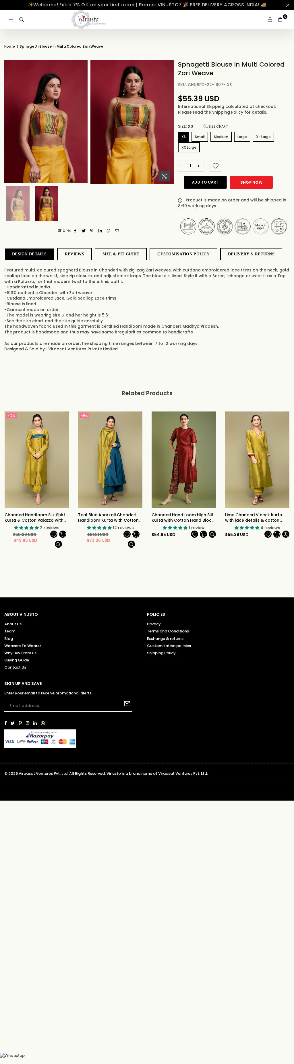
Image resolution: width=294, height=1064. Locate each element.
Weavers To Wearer (22, 646)
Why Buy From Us (20, 653)
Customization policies (169, 646)
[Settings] (270, 19)
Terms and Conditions (168, 631)
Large (242, 136)
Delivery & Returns (251, 254)
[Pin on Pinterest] (92, 231)
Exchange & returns (165, 638)
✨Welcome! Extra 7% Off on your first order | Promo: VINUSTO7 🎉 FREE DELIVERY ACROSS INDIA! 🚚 (147, 4)
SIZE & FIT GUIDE (120, 254)
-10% (11, 415)
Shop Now (251, 182)
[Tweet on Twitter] (84, 231)
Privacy (154, 624)
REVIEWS (74, 254)
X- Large (263, 136)
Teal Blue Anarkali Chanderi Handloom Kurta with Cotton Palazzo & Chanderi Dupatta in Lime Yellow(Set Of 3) (110, 517)
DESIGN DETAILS (29, 254)
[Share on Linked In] (100, 231)
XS (183, 136)
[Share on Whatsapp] (109, 231)
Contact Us (15, 667)
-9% (84, 415)
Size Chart (218, 126)
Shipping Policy (228, 112)
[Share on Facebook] (75, 231)
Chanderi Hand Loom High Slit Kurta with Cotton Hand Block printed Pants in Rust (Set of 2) (184, 517)
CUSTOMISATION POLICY (183, 254)
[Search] (21, 19)
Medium (221, 136)
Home (9, 46)
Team (9, 631)
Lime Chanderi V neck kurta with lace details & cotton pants (253, 517)
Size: (203, 126)
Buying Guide (16, 660)
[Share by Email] (117, 231)
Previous (5, 481)
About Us (13, 624)
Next (289, 481)
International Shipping (201, 106)
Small (200, 136)
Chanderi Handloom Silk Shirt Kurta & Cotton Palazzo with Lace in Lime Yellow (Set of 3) (35, 517)
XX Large (188, 147)
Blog (8, 638)
